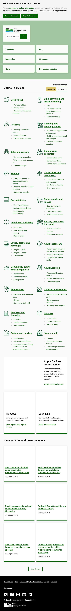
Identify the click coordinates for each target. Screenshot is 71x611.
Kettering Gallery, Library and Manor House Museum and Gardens (23, 346)
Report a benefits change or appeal (23, 188)
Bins (48, 106)
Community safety (20, 277)
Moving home (18, 108)
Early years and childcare (52, 301)
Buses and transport (55, 234)
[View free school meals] (20, 373)
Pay (16, 582)
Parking (50, 231)
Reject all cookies (29, 16)
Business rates (19, 325)
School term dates (54, 161)
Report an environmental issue (23, 295)
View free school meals (53, 384)
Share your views (54, 188)
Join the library (52, 324)
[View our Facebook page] (12, 594)
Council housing (19, 135)
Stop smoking (18, 236)
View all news (35, 569)
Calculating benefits (21, 192)
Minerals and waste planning (54, 143)
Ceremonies (18, 256)
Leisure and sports (54, 211)
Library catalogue (54, 321)
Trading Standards (20, 322)
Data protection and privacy (54, 342)
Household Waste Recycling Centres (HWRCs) (53, 111)
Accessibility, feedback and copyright (34, 582)
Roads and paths (53, 228)
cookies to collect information (21, 8)
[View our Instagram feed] (18, 594)
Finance (50, 338)
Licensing (17, 319)
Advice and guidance (55, 278)
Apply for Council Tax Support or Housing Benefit (21, 181)
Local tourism (18, 338)
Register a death (20, 253)
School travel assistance (56, 164)
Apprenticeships (19, 166)
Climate (16, 300)
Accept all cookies (11, 16)
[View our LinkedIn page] (30, 594)
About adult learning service (54, 274)
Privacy (54, 582)
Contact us (8, 582)
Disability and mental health (54, 258)
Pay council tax (19, 105)
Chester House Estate (22, 341)
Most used (51, 89)
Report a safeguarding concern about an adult (55, 250)
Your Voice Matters (20, 205)
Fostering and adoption (56, 305)
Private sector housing (22, 138)
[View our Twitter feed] (6, 594)
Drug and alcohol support (20, 231)
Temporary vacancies (22, 157)
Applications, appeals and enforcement (56, 132)
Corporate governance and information (55, 348)
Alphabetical (62, 89)
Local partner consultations (18, 212)
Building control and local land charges (56, 137)
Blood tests (17, 227)
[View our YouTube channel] (24, 594)
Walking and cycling (55, 214)
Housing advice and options (21, 131)
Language (8, 588)
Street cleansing (53, 117)
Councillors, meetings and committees (55, 180)
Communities (18, 274)
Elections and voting (55, 185)
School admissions (54, 158)
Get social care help (55, 254)
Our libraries (51, 318)
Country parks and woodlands (53, 207)
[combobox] (13, 36)
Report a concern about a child (56, 295)
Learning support (53, 281)
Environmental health (21, 303)
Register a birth (19, 250)
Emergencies (18, 280)
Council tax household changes (22, 112)
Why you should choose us (23, 161)
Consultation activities (22, 208)
